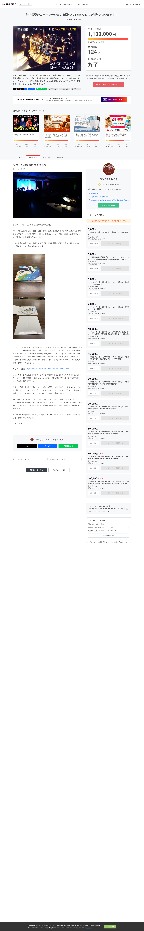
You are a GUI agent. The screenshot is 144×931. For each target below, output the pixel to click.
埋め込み (65, 89)
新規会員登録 (137, 4)
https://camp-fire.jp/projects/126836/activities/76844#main (47, 369)
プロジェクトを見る (59, 470)
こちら (109, 542)
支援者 (46, 157)
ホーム (19, 157)
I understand (110, 927)
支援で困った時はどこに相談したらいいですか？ (102, 531)
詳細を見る (93, 243)
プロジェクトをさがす (83, 4)
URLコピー (54, 89)
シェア (31, 89)
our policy (89, 928)
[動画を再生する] (47, 48)
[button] (114, 99)
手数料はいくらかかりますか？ (97, 524)
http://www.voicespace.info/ (100, 197)
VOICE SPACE (70, 20)
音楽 (79, 20)
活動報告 (33, 157)
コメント (74, 157)
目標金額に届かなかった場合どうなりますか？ (101, 527)
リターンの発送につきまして (30, 165)
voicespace (94, 193)
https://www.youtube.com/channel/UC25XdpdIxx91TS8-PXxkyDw (110, 200)
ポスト (19, 89)
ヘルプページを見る (108, 535)
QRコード (77, 89)
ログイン (128, 4)
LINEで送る (42, 89)
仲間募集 (60, 157)
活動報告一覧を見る (36, 470)
